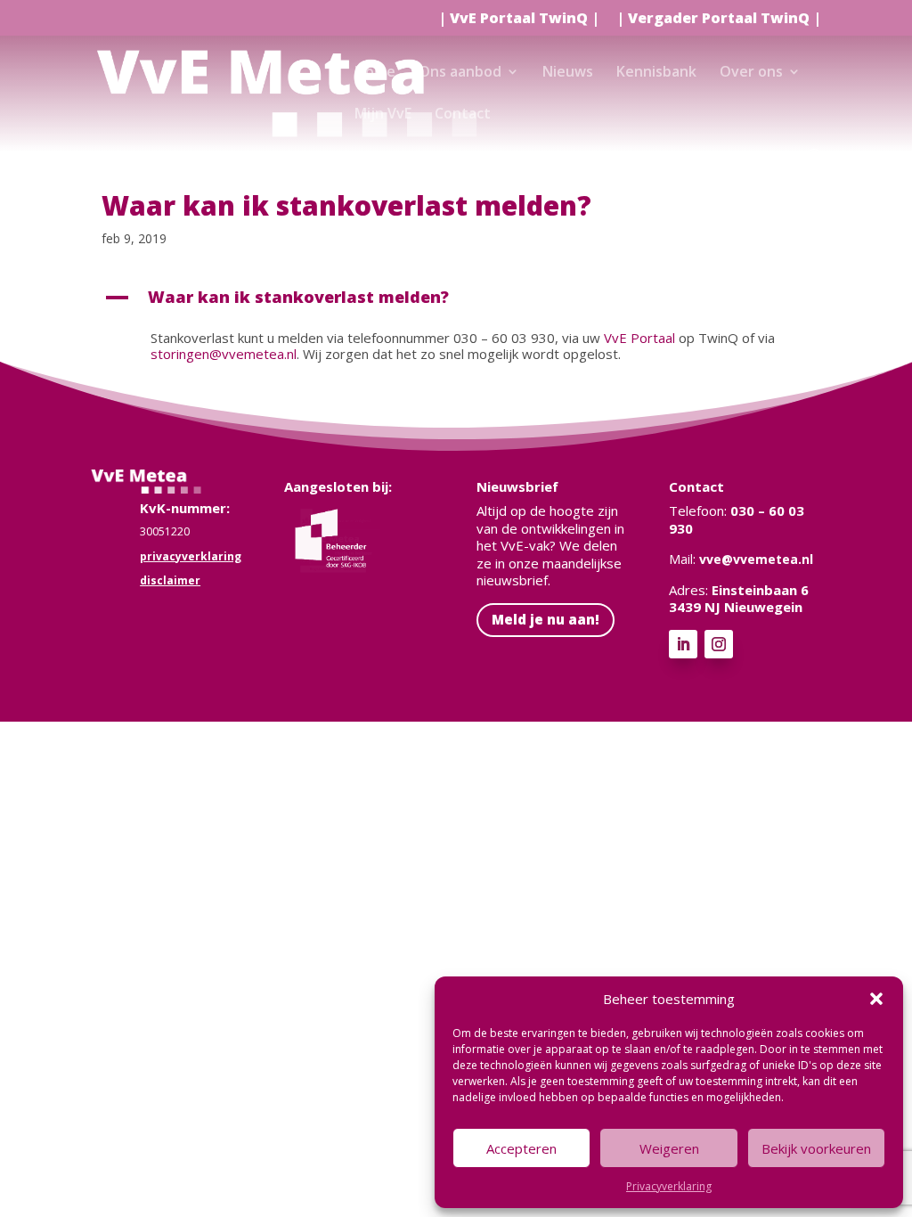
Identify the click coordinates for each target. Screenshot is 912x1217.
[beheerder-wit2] (336, 566)
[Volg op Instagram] (718, 644)
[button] (876, 999)
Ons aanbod (460, 73)
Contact (463, 115)
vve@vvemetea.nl (756, 559)
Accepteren (521, 1148)
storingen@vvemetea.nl (224, 354)
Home (374, 73)
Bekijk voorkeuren (816, 1148)
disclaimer (170, 580)
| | (518, 19)
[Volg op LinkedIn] (683, 644)
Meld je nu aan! (545, 619)
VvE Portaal (639, 338)
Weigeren (669, 1148)
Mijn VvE (382, 115)
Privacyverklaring (669, 1186)
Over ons (751, 73)
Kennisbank (656, 73)
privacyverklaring (190, 556)
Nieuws (567, 73)
